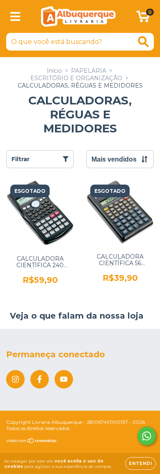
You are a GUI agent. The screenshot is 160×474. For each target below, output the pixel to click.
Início (54, 70)
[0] (143, 18)
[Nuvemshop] (31, 442)
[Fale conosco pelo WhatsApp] (146, 436)
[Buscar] (143, 41)
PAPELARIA (88, 70)
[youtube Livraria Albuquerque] (64, 379)
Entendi (140, 463)
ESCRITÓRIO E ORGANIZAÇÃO (76, 78)
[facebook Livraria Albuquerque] (39, 379)
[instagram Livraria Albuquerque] (15, 379)
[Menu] (15, 17)
